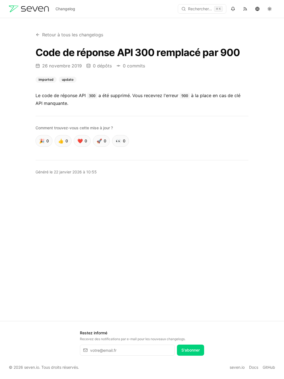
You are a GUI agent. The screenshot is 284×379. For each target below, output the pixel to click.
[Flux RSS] (245, 8)
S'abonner (190, 350)
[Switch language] (257, 8)
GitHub (269, 367)
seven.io (237, 367)
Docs (253, 367)
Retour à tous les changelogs (72, 34)
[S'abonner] (233, 8)
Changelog (65, 8)
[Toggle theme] (269, 8)
